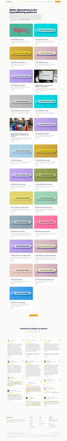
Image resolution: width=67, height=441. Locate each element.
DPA (40, 421)
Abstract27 (10, 1)
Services (29, 1)
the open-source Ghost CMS (24, 19)
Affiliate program (32, 426)
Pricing (26, 1)
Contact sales (41, 1)
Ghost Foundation (15, 436)
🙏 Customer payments (52, 425)
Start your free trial (33, 315)
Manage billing (51, 424)
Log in (53, 1)
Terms (40, 418)
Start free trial (57, 1)
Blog (37, 1)
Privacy (40, 420)
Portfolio (33, 1)
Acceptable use (41, 423)
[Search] (46, 2)
